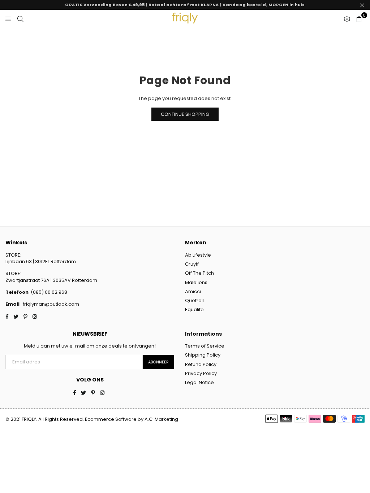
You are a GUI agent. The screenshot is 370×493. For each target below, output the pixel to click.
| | (185, 5)
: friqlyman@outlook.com (49, 304)
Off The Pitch (199, 273)
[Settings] (347, 18)
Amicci (193, 291)
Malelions (196, 282)
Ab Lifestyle (198, 255)
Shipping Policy (202, 355)
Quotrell (194, 300)
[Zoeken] (20, 18)
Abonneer (158, 362)
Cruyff (192, 264)
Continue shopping (185, 114)
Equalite (194, 309)
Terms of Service (204, 346)
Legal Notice (199, 382)
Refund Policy (200, 364)
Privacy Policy (201, 373)
